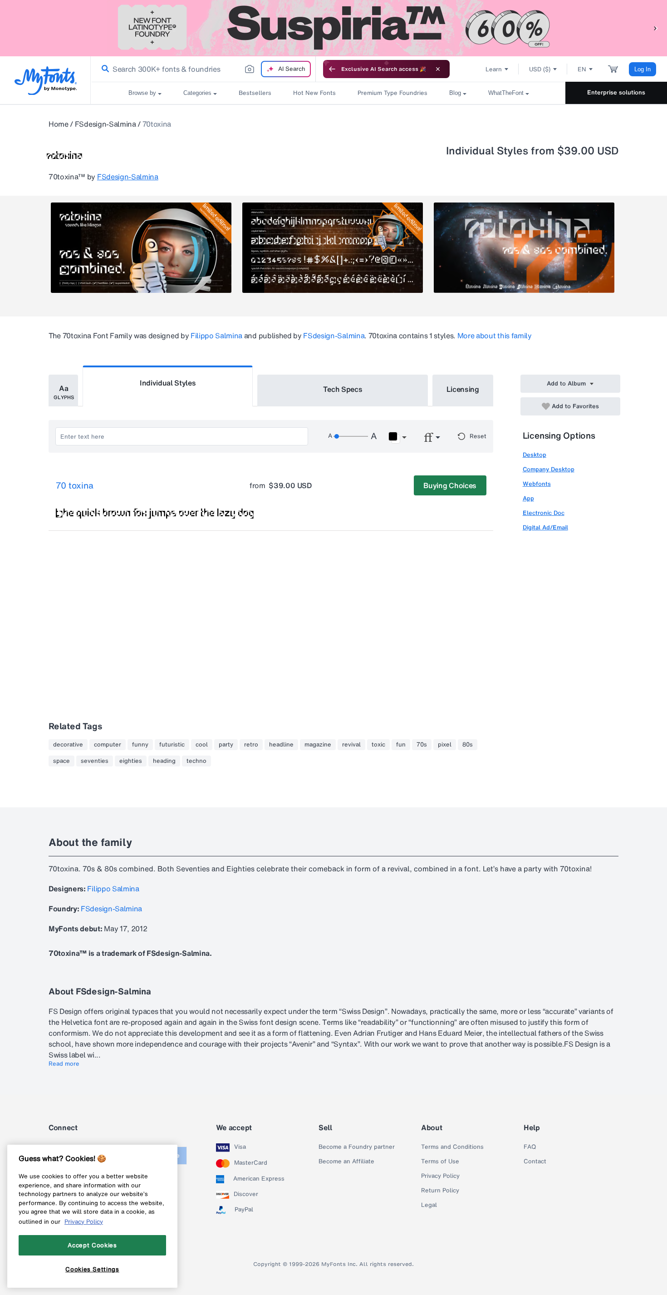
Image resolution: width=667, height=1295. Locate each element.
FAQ (530, 1147)
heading (164, 761)
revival (351, 744)
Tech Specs (343, 389)
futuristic (172, 744)
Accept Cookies (92, 1245)
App (528, 498)
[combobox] (203, 69)
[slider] (351, 436)
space (61, 761)
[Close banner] (438, 69)
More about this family (494, 335)
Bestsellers (255, 93)
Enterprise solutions (616, 92)
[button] (655, 27)
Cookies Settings (92, 1269)
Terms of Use (440, 1161)
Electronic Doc (543, 513)
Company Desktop (548, 469)
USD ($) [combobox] (539, 69)
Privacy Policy (440, 1176)
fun (401, 744)
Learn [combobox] (494, 69)
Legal (429, 1205)
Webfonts (537, 483)
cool (202, 744)
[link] (103, 69)
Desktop (534, 454)
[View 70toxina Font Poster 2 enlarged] (332, 248)
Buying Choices (449, 485)
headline (281, 744)
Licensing (462, 389)
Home (59, 124)
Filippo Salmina (216, 335)
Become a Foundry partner (357, 1147)
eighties (130, 761)
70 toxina (74, 486)
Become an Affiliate (346, 1161)
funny (140, 744)
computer (107, 744)
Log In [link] (642, 69)
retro (251, 744)
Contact (535, 1161)
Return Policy (440, 1190)
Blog (455, 92)
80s (467, 744)
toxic (378, 744)
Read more (64, 1064)
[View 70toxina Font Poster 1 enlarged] (141, 248)
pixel (444, 744)
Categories (197, 92)
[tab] (63, 390)
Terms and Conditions (452, 1147)
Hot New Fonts (314, 93)
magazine (317, 744)
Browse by (142, 92)
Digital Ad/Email (545, 527)
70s (422, 744)
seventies (94, 761)
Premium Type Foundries (392, 93)
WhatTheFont (506, 92)
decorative (68, 744)
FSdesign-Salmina (105, 124)
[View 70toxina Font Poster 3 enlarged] (524, 248)
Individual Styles (168, 382)
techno (196, 761)
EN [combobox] (582, 69)
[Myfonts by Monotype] (45, 80)
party (226, 744)
